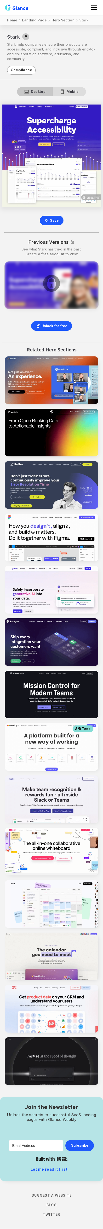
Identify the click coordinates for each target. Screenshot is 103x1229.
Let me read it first (51, 1169)
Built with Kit (52, 1159)
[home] (16, 7)
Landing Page (34, 20)
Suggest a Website (52, 1195)
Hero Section (63, 20)
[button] (93, 7)
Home (12, 20)
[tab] (35, 91)
